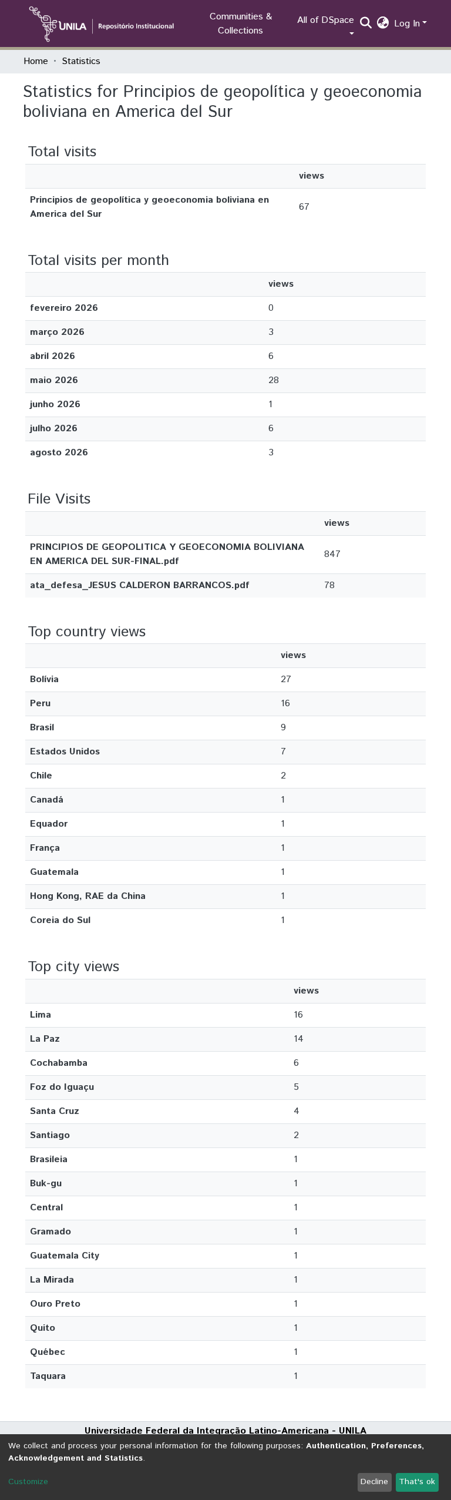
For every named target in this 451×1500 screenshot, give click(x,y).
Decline (374, 1482)
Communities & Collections (241, 24)
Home (35, 61)
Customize (28, 1482)
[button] (383, 24)
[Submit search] (366, 24)
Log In (407, 24)
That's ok (417, 1482)
